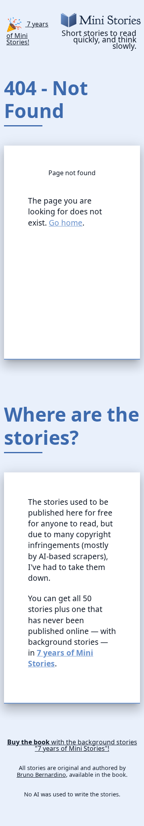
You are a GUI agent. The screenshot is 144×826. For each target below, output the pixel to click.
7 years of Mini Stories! (27, 32)
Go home (65, 222)
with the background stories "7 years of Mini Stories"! (72, 745)
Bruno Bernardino (41, 775)
